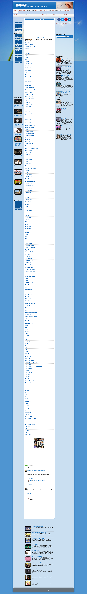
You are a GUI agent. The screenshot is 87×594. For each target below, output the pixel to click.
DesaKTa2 (27, 256)
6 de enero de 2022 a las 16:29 (39, 470)
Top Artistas (18, 25)
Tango (24, 10)
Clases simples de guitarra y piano (18, 205)
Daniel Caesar (28, 92)
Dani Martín (28, 79)
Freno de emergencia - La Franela (38, 538)
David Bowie (28, 179)
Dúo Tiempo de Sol (30, 424)
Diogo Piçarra (28, 321)
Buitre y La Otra (18, 209)
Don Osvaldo (28, 372)
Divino (26, 333)
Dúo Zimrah (28, 426)
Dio (26, 318)
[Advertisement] (39, 29)
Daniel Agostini (29, 85)
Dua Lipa (27, 408)
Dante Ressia (28, 159)
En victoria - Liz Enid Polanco (66, 134)
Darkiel (27, 170)
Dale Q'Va (27, 53)
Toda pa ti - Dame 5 (35, 568)
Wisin (18, 36)
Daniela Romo (28, 137)
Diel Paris (27, 305)
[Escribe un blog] (30, 465)
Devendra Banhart (30, 271)
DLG (26, 347)
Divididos (27, 331)
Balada (64, 10)
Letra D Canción (21, 4)
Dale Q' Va (18, 57)
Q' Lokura (18, 40)
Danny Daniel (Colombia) (31, 148)
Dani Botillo (28, 72)
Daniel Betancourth (30, 89)
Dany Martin (28, 163)
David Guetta (28, 188)
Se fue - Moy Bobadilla (18, 115)
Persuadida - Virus (35, 550)
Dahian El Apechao (30, 46)
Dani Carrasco (29, 75)
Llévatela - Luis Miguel (18, 134)
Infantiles (40, 10)
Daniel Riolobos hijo (30, 125)
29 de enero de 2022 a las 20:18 (40, 488)
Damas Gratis (28, 63)
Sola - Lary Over (35, 544)
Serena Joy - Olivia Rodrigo (37, 556)
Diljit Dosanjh (28, 308)
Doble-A (27, 351)
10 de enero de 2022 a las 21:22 (39, 480)
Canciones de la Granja (18, 46)
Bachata (15, 12)
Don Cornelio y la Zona (31, 362)
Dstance (27, 403)
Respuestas (31, 478)
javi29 (31, 480)
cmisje (41, 590)
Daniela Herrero (29, 131)
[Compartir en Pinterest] (32, 465)
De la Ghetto (28, 210)
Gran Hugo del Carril (18, 207)
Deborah (27, 222)
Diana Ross (28, 284)
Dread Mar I (28, 397)
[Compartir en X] (31, 465)
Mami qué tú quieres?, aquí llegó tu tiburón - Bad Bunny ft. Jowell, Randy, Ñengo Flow (66, 67)
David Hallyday (29, 190)
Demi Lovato (28, 243)
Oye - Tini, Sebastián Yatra (66, 75)
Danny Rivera (28, 154)
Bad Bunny (18, 48)
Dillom (26, 310)
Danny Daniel (28, 146)
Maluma (18, 55)
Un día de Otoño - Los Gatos (37, 562)
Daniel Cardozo (29, 94)
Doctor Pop (28, 356)
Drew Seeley (28, 401)
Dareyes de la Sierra (30, 168)
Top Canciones (18, 27)
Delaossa (27, 232)
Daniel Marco (28, 109)
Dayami (27, 204)
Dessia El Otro (29, 267)
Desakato (27, 254)
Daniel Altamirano (29, 87)
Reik (18, 60)
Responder (29, 475)
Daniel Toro (28, 129)
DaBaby (27, 42)
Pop (53, 10)
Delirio (26, 234)
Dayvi (26, 206)
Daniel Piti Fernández (30, 117)
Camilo (18, 43)
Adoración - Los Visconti (36, 574)
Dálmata (27, 61)
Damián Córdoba (29, 68)
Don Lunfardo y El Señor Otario (33, 366)
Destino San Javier (30, 269)
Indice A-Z (18, 22)
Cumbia (20, 10)
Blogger (52, 590)
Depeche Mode (29, 250)
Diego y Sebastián (30, 303)
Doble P (27, 354)
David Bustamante (30, 181)
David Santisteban (30, 202)
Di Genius (27, 274)
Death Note (28, 217)
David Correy (28, 183)
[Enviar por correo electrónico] (29, 465)
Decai (26, 224)
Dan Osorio (28, 70)
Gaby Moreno (18, 50)
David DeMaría (29, 185)
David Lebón (28, 192)
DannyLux (27, 157)
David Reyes (28, 199)
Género (18, 24)
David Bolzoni (28, 176)
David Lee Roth (29, 195)
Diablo (26, 278)
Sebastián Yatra (18, 38)
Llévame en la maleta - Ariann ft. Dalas (39, 532)
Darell (26, 166)
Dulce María (28, 412)
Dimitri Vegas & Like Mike (32, 316)
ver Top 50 (18, 62)
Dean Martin (28, 215)
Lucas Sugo (18, 53)
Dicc (26, 287)
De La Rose (28, 213)
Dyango (27, 430)
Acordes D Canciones (18, 202)
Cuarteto (15, 10)
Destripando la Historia (31, 265)
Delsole (27, 236)
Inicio (39, 520)
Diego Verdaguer (29, 301)
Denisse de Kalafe (30, 247)
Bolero (68, 10)
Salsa (36, 10)
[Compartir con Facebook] (31, 465)
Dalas (26, 51)
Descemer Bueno (29, 260)
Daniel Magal (28, 106)
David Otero (28, 197)
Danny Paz (28, 152)
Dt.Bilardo (27, 405)
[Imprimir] (26, 466)
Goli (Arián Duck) (30, 470)
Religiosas (45, 10)
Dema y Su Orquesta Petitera (33, 241)
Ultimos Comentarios (18, 30)
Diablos (27, 280)
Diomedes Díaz (29, 323)
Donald (27, 379)
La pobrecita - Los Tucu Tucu (37, 526)
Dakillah (27, 48)
